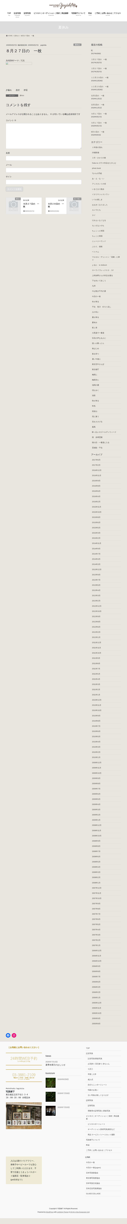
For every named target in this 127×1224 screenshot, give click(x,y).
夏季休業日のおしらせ (55, 1065)
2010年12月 (96, 700)
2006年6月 (96, 982)
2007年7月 (96, 914)
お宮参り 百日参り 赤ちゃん (99, 1064)
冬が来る (95, 302)
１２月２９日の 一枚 (100, 77)
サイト (9, 177)
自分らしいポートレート (97, 1085)
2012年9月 (96, 616)
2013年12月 (96, 569)
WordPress (49, 1212)
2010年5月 (96, 737)
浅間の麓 (95, 385)
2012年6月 (96, 627)
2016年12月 (96, 470)
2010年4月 (96, 742)
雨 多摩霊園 (97, 437)
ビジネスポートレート (96, 1124)
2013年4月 (96, 590)
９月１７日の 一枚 (99, 114)
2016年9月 (96, 481)
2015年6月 (96, 522)
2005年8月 (96, 1024)
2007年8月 (96, 909)
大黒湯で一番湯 (98, 333)
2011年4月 (96, 679)
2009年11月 (96, 768)
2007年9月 (96, 904)
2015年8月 (96, 517)
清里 (93, 395)
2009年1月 (96, 820)
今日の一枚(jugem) (93, 1168)
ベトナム (95, 252)
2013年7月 (96, 580)
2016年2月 (96, 502)
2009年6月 (96, 794)
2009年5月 (96, 799)
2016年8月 (96, 486)
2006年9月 (96, 966)
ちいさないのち (98, 226)
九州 (93, 286)
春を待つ (95, 354)
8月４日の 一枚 (97, 132)
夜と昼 (94, 328)
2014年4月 (96, 559)
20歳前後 (95, 153)
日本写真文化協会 (93, 1183)
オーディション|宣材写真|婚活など (101, 1129)
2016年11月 (96, 475)
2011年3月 (96, 684)
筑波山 (94, 411)
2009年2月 (96, 815)
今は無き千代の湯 (99, 291)
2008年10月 (96, 836)
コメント (11, 120)
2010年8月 (96, 721)
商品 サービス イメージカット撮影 (101, 1135)
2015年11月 (96, 507)
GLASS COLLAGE (93, 1194)
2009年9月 (96, 778)
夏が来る (95, 317)
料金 (88, 1145)
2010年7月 (96, 726)
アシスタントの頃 (99, 184)
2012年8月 (96, 622)
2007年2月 (96, 940)
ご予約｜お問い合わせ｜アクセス (99, 1150)
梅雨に (94, 375)
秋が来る (95, 401)
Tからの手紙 (97, 173)
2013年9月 (96, 575)
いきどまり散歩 (98, 189)
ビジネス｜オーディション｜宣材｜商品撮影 (102, 1117)
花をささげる (97, 422)
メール (9, 165)
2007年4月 (96, 930)
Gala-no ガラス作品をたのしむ (104, 163)
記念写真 (89, 1053)
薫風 (93, 427)
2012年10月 (96, 611)
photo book (96, 168)
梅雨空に (95, 380)
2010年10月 (96, 710)
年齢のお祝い (93, 1090)
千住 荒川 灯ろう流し (101, 307)
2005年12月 (96, 1003)
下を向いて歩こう (99, 281)
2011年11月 (96, 648)
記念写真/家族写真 (95, 1059)
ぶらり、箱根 (97, 247)
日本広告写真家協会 (94, 1188)
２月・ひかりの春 (99, 158)
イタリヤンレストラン (100, 194)
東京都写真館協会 (93, 1178)
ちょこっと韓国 (98, 231)
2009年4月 (96, 804)
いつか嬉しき (97, 200)
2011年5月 (96, 674)
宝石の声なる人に (99, 338)
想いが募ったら (98, 343)
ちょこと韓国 (97, 236)
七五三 (90, 1069)
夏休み (77, 45)
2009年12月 (96, 763)
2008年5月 (96, 862)
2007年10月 (96, 898)
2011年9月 (96, 658)
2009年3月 (96, 810)
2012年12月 (96, 606)
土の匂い (95, 312)
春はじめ (95, 348)
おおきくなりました (100, 205)
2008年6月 (96, 857)
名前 (8, 153)
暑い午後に (96, 359)
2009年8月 (96, 784)
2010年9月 (96, 716)
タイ (93, 215)
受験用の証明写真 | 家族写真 (99, 1111)
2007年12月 (96, 888)
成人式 (90, 1080)
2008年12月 (96, 825)
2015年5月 (96, 528)
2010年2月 (96, 752)
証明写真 (89, 1100)
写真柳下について (93, 1140)
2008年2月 (96, 877)
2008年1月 (96, 883)
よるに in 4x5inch (99, 265)
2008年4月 (96, 867)
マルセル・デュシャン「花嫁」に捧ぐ (106, 258)
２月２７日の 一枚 (99, 59)
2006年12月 (96, 951)
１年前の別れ (97, 147)
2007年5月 (96, 924)
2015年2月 (96, 538)
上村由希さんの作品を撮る (102, 275)
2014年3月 (96, 564)
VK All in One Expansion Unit (80, 1212)
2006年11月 (96, 956)
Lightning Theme (62, 1212)
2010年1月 (96, 757)
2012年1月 (96, 637)
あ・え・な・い (98, 179)
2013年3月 (96, 595)
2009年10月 (96, 773)
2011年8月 (96, 663)
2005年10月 (96, 1013)
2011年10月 (96, 653)
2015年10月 (96, 512)
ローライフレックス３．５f (102, 270)
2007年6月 (96, 919)
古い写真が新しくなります (98, 1095)
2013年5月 (96, 585)
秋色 (93, 406)
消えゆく (95, 390)
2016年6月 (96, 491)
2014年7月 (96, 554)
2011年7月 (96, 669)
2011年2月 (96, 689)
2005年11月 (96, 1008)
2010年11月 (96, 705)
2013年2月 (96, 601)
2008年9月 (96, 841)
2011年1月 (96, 695)
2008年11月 (96, 831)
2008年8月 (96, 846)
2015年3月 (96, 533)
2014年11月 (96, 543)
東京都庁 (95, 369)
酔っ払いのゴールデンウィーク (104, 432)
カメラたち (96, 210)
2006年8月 (96, 971)
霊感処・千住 (97, 448)
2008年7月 (96, 851)
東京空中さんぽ (98, 364)
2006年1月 (96, 998)
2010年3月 (96, 747)
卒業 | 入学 (92, 1074)
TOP (88, 1048)
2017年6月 (96, 460)
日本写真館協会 (92, 1173)
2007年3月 (96, 935)
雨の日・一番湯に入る (100, 442)
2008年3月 (96, 872)
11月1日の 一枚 (97, 96)
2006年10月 (96, 961)
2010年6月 (96, 731)
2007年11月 (96, 893)
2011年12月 (96, 642)
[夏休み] (13, 202)
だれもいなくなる (99, 220)
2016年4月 (96, 496)
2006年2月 (96, 992)
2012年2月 (96, 632)
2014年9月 (96, 549)
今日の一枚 (96, 296)
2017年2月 (96, 465)
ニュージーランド (99, 241)
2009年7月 (96, 789)
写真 (23, 61)
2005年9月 (96, 1018)
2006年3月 (96, 987)
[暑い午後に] (74, 202)
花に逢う (95, 416)
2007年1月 (96, 945)
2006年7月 (96, 977)
